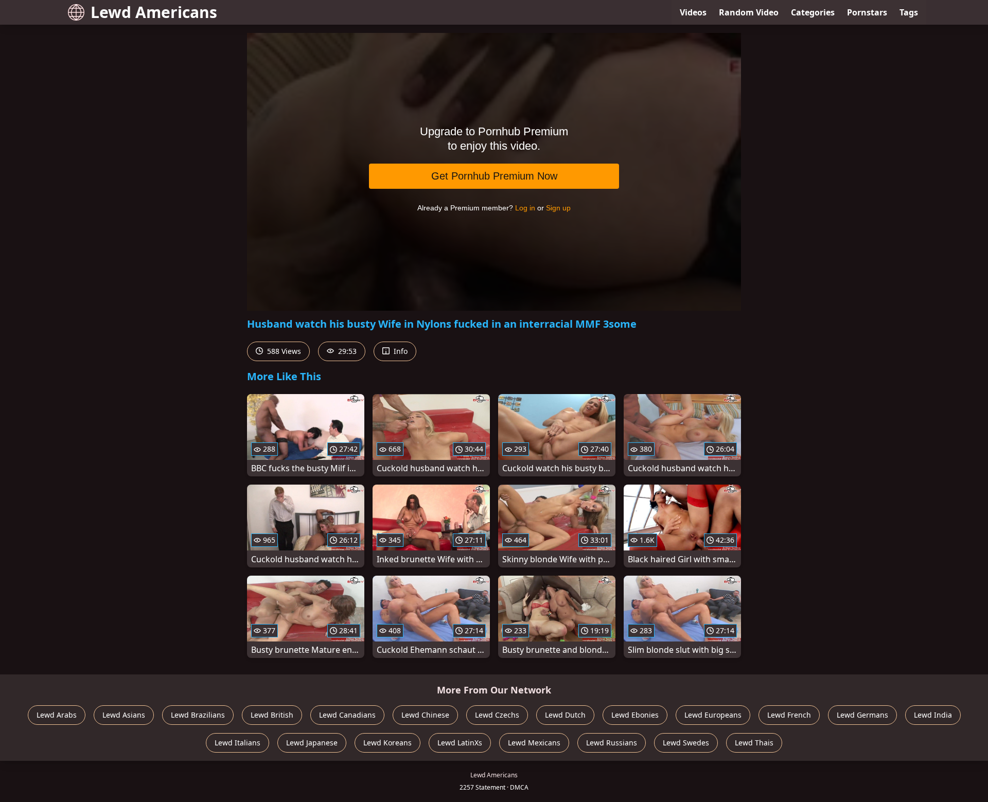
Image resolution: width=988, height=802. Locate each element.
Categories (813, 12)
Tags (908, 12)
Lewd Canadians (347, 715)
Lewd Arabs (57, 715)
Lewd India (933, 715)
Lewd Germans (862, 715)
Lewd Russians (611, 742)
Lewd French (789, 715)
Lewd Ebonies (635, 715)
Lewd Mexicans (534, 742)
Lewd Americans (154, 12)
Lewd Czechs (497, 715)
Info (400, 351)
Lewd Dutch (565, 715)
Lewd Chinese (425, 715)
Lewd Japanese (312, 742)
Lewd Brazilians (198, 715)
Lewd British (272, 715)
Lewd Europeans (713, 715)
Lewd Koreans (387, 742)
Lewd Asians (123, 715)
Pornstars (867, 12)
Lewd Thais (754, 742)
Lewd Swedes (686, 742)
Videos (693, 12)
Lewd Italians (237, 742)
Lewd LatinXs (459, 742)
